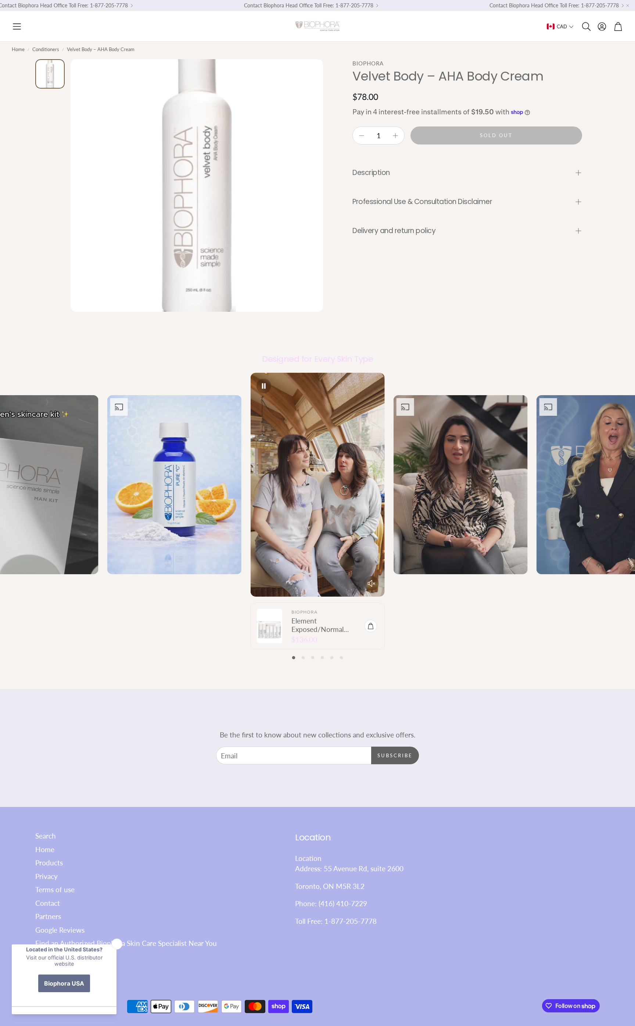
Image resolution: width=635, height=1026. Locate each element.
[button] (17, 26)
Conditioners (45, 49)
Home (18, 49)
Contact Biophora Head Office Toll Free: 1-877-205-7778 (308, 5)
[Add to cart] (371, 626)
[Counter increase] (395, 135)
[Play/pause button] (263, 386)
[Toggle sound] (371, 583)
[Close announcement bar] (627, 5)
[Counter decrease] (361, 135)
